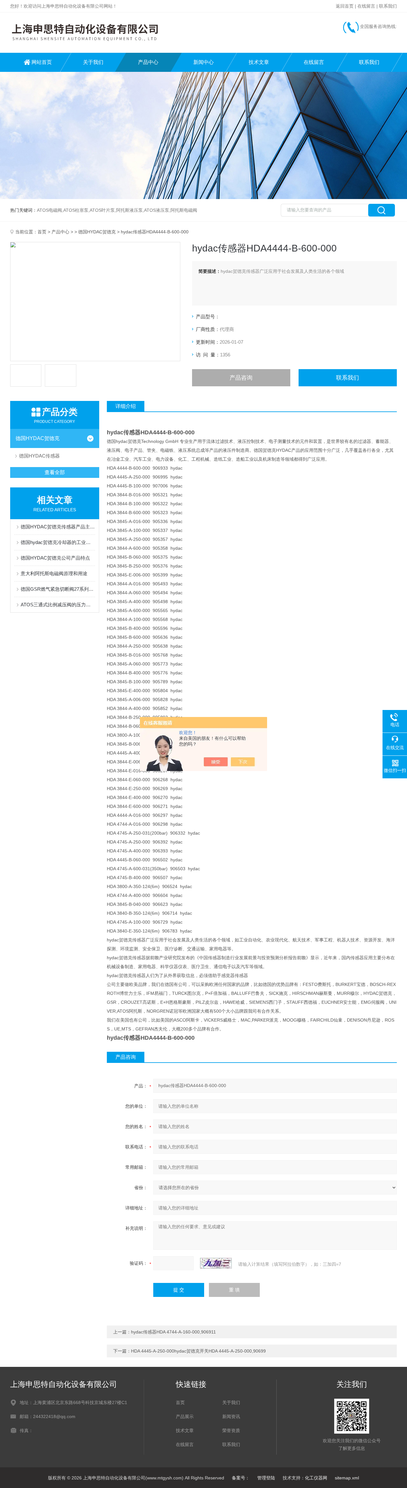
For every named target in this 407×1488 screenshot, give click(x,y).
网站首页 (41, 62)
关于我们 (93, 62)
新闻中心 (203, 62)
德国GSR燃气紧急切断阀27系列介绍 (58, 589)
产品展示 (185, 1416)
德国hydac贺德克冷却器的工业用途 (58, 542)
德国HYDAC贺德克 (97, 231)
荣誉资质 (231, 1430)
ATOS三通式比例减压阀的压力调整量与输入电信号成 (58, 604)
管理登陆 (266, 1477)
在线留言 (366, 6)
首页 (42, 231)
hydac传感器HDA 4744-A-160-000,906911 (173, 1331)
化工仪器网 (316, 1477)
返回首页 (345, 6)
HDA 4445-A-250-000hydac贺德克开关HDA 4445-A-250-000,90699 (198, 1351)
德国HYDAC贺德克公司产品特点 (55, 558)
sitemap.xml (347, 1477)
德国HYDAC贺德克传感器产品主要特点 (58, 526)
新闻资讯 (231, 1416)
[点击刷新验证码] (216, 1263)
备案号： (241, 1477)
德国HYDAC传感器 (39, 455)
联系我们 (388, 6)
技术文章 (259, 62)
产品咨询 (241, 378)
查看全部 (55, 472)
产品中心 (148, 62)
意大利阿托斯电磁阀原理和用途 (54, 573)
